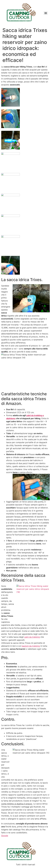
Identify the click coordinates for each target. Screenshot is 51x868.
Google (4, 835)
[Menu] (45, 13)
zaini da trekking (32, 637)
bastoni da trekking (31, 646)
